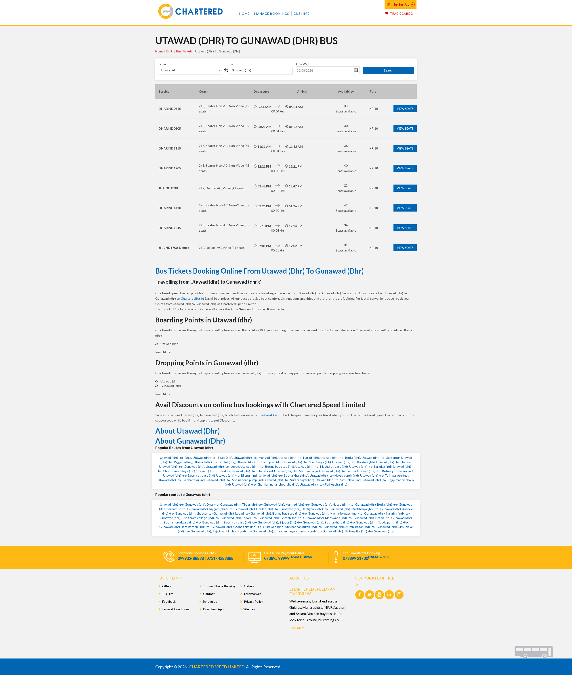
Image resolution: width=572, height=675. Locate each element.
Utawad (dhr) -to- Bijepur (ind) (237, 475)
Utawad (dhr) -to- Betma (339, 471)
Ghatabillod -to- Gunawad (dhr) (302, 518)
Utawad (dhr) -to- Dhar (175, 457)
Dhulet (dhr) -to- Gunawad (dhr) (278, 509)
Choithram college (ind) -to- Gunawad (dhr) (211, 518)
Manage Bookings (271, 13)
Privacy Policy (253, 601)
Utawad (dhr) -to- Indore (213, 471)
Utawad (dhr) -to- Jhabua (393, 462)
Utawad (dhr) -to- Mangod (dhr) (255, 457)
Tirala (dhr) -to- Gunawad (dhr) (263, 504)
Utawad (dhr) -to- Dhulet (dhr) (214, 462)
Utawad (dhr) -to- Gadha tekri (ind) (182, 480)
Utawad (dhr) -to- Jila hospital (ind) (323, 484)
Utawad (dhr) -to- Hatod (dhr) (298, 457)
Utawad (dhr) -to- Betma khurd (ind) (283, 475)
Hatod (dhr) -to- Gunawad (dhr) (354, 504)
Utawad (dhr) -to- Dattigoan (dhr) (260, 462)
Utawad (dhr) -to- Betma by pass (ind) (189, 475)
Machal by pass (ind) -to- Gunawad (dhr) (357, 513)
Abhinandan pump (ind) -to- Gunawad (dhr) (314, 527)
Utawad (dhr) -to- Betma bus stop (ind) (267, 466)
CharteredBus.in (192, 298)
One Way (302, 64)
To (231, 64)
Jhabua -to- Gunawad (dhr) (215, 513)
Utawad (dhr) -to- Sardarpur (381, 457)
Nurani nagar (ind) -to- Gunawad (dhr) (371, 527)
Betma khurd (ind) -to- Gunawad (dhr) (350, 522)
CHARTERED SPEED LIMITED (216, 666)
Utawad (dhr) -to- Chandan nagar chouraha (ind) (265, 484)
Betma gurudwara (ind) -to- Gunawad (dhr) (193, 522)
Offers (167, 586)
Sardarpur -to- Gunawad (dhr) (187, 509)
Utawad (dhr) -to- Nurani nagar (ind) (289, 480)
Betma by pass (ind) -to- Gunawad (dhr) (251, 522)
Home (244, 13)
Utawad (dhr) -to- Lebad (222, 466)
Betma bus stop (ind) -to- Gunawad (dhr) (300, 513)
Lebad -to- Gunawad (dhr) (253, 513)
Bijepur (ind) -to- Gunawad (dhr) (301, 522)
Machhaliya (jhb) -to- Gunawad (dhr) (376, 509)
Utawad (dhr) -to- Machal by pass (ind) (321, 466)
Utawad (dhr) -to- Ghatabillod (252, 471)
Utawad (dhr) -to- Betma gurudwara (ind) (385, 471)
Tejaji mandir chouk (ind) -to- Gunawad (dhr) (242, 531)
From (162, 64)
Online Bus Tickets (179, 51)
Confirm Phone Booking (219, 586)
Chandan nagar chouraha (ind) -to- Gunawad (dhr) (308, 531)
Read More (297, 628)
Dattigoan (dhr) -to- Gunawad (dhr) (326, 509)
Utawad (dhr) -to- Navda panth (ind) (334, 475)
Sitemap (249, 609)
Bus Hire (301, 13)
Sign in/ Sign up (398, 4)
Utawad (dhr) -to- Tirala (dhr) (212, 457)
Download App (213, 609)
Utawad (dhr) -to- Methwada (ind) (297, 471)
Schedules (209, 601)
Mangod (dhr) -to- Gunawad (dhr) (308, 504)
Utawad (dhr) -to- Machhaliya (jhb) (307, 462)
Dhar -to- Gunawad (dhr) (224, 504)
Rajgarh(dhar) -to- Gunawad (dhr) (232, 509)
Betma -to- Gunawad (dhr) (393, 518)
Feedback (169, 601)
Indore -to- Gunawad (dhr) (260, 518)
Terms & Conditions (175, 609)
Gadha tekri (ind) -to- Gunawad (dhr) (258, 527)
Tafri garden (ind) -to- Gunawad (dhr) (206, 527)
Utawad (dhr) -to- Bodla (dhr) (340, 457)
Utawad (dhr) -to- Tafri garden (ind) (384, 475)
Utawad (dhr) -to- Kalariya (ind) (370, 466)
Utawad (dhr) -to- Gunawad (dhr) (181, 466)
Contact (208, 594)
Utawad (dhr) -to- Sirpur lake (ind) (338, 480)
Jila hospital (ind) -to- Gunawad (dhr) (369, 531)
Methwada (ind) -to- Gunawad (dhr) (349, 518)
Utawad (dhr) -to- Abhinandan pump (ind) (235, 480)
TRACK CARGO (401, 13)
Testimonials (252, 594)
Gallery (248, 586)
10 (373, 108)
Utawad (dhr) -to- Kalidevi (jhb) (353, 462)
